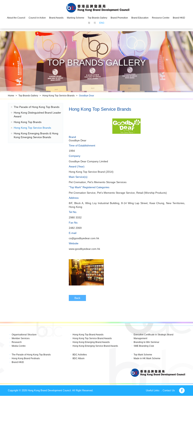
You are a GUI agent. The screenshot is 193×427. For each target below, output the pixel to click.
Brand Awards (56, 17)
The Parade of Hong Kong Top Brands (36, 106)
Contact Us (169, 390)
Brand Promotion (119, 17)
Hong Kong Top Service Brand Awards (92, 338)
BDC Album (78, 358)
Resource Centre (160, 17)
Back (77, 297)
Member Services (21, 338)
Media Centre (19, 346)
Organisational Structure (24, 334)
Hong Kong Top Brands (27, 122)
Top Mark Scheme (143, 354)
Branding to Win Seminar (146, 342)
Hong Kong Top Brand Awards (88, 334)
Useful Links (152, 390)
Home (11, 95)
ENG (101, 23)
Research (17, 342)
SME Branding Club (144, 346)
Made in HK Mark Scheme (147, 358)
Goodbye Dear (86, 95)
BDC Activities (80, 354)
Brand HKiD (179, 17)
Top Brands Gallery (97, 17)
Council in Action (37, 17)
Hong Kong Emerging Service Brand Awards (95, 346)
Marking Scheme (75, 17)
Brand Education (140, 17)
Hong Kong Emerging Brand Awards (91, 342)
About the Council (16, 17)
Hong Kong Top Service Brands (58, 95)
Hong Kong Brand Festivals (26, 358)
